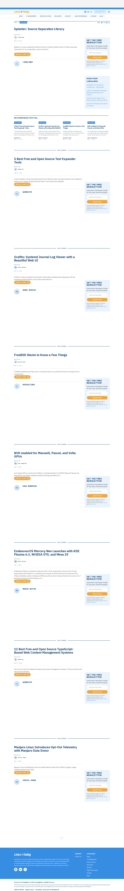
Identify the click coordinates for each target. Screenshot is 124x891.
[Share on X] (104, 22)
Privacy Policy (92, 65)
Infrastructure (45, 16)
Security (68, 16)
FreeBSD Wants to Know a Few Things (74, 127)
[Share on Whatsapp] (109, 22)
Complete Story (20, 54)
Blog (101, 16)
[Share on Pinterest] (106, 22)
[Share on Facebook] (102, 22)
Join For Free (97, 57)
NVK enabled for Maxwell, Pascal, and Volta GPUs (96, 127)
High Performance (80, 16)
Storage (93, 16)
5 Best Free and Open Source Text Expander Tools (24, 127)
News (21, 16)
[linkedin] (88, 12)
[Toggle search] (109, 12)
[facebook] (85, 12)
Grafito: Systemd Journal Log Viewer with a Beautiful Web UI (50, 127)
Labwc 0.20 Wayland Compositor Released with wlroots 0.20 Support (97, 93)
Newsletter (101, 11)
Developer (57, 16)
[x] (91, 12)
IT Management (31, 16)
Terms (105, 64)
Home (15, 22)
